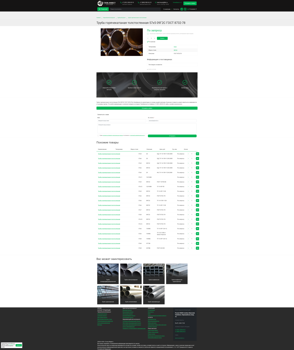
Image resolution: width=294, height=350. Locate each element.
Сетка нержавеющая (129, 326)
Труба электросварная (131, 279)
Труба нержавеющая (154, 301)
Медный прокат (127, 310)
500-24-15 (145, 2)
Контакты (176, 9)
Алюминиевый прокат (129, 315)
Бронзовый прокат (128, 312)
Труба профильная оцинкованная (177, 280)
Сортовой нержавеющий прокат (132, 325)
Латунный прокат (128, 314)
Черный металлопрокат (109, 17)
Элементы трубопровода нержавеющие (134, 328)
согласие (11, 344)
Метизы (99, 325)
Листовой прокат (102, 317)
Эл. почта (151, 117)
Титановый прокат (128, 317)
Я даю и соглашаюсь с (122, 135)
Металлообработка (153, 321)
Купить (162, 38)
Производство (152, 319)
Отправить (172, 136)
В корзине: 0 (193, 9)
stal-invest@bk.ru (162, 2)
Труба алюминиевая (131, 301)
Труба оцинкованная (108, 301)
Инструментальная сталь (104, 319)
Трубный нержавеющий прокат (132, 321)
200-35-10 (128, 2)
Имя (98, 117)
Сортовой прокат (102, 314)
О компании (166, 9)
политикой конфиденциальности (137, 135)
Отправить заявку (147, 108)
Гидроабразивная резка (155, 337)
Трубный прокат (121, 17)
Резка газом (151, 334)
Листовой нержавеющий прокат (132, 323)
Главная (98, 17)
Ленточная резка (153, 330)
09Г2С (175, 50)
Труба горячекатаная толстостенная (137, 17)
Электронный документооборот (157, 315)
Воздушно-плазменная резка (156, 336)
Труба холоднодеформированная (108, 280)
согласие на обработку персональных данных (113, 135)
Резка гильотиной (153, 332)
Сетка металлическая (103, 323)
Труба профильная (154, 279)
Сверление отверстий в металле (157, 325)
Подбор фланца (152, 326)
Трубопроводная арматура (105, 321)
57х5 (175, 47)
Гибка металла (152, 323)
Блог (149, 314)
